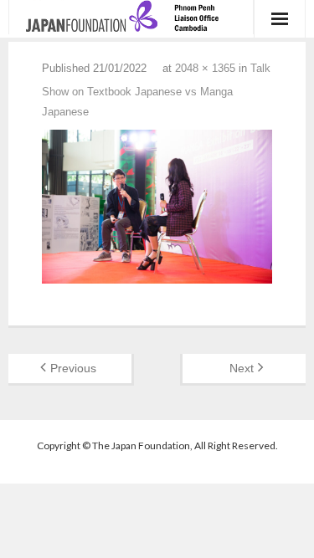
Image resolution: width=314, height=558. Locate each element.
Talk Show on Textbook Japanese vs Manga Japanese (156, 90)
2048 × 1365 (205, 68)
